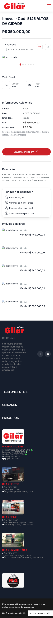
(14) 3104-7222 (10, 487)
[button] (20, 64)
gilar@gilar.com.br (12, 489)
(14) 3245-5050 (11, 520)
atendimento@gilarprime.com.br (18, 522)
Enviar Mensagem (24, 151)
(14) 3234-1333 (10, 553)
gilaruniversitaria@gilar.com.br (17, 555)
